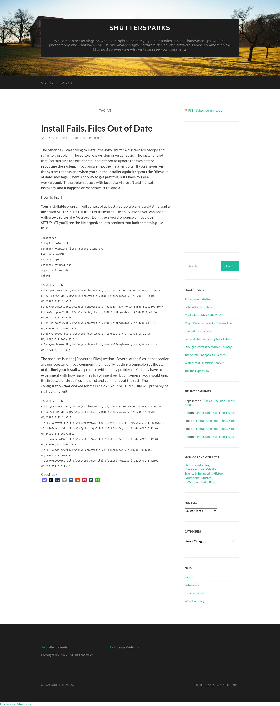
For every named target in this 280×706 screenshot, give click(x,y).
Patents (67, 82)
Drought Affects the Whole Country (208, 347)
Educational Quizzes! (198, 477)
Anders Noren (218, 684)
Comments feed (195, 593)
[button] (44, 480)
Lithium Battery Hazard (200, 307)
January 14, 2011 (54, 138)
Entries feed (192, 585)
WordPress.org (194, 601)
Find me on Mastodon (124, 647)
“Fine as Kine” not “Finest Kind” (214, 412)
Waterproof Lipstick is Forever (204, 363)
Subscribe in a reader (55, 647)
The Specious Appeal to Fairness (206, 355)
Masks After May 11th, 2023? (204, 315)
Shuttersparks (140, 27)
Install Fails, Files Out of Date (97, 128)
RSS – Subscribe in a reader (205, 110)
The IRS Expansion (197, 371)
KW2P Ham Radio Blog (200, 482)
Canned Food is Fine (198, 331)
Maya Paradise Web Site (200, 469)
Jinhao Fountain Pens (199, 299)
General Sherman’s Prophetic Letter (208, 339)
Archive (47, 82)
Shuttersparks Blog (197, 465)
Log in (188, 577)
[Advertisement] (212, 187)
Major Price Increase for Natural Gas (208, 323)
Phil (75, 138)
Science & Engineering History (204, 473)
